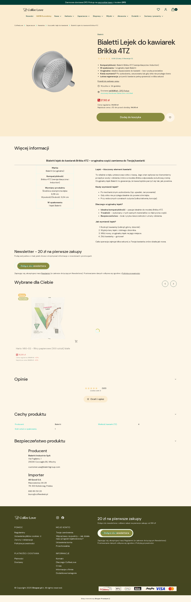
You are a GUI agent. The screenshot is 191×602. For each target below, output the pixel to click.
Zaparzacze (30, 25)
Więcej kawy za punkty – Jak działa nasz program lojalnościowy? (72, 537)
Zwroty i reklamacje (23, 539)
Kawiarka (41, 25)
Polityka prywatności (24, 543)
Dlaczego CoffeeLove (66, 562)
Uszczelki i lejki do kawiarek (58, 25)
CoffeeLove (18, 25)
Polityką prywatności (131, 273)
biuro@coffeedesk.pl (38, 494)
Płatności (18, 558)
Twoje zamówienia (64, 532)
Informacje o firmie (64, 569)
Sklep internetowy (94, 599)
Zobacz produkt (76, 341)
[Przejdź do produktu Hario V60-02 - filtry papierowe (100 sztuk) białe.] (48, 319)
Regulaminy (19, 532)
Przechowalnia (63, 546)
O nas (59, 566)
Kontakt (60, 558)
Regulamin (45, 273)
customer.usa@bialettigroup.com (44, 467)
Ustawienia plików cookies (26, 536)
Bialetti (100, 34)
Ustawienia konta (64, 542)
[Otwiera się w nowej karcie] (57, 517)
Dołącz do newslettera (33, 266)
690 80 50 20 (35, 491)
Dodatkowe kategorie (66, 573)
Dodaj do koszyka (130, 117)
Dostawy (18, 562)
